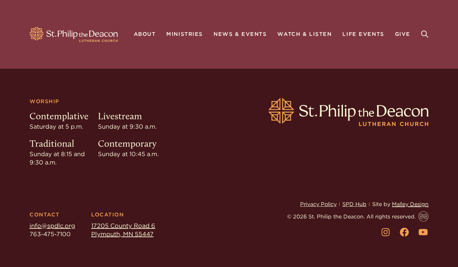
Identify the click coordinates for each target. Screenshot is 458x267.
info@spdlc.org (52, 225)
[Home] (74, 34)
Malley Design (410, 204)
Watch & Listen (304, 34)
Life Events (363, 34)
